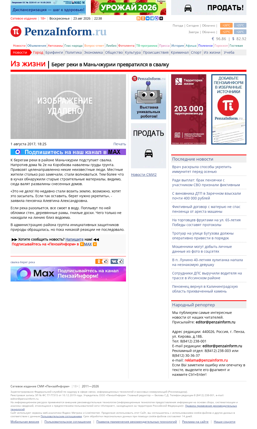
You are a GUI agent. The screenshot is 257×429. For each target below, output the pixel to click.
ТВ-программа (146, 45)
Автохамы (55, 45)
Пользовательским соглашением (61, 416)
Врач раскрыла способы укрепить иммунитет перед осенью (201, 169)
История (177, 45)
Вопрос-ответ (94, 45)
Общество (114, 52)
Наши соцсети (224, 421)
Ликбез (111, 45)
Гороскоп (221, 45)
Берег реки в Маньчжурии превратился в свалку (110, 64)
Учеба (229, 52)
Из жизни (212, 52)
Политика (73, 52)
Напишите (75, 239)
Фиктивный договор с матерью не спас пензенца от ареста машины (206, 209)
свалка (15, 262)
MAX (88, 244)
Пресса (164, 45)
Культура (133, 52)
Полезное (205, 45)
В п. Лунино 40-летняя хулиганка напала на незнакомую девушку (207, 262)
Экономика (93, 52)
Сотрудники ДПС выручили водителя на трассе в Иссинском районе (207, 275)
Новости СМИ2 (144, 174)
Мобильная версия (25, 421)
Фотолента (126, 45)
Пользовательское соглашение (67, 421)
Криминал (180, 52)
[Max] (68, 152)
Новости (19, 45)
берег (24, 262)
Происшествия (156, 52)
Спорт (196, 52)
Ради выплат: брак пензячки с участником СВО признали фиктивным (206, 182)
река (32, 262)
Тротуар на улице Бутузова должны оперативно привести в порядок (203, 235)
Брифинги (54, 52)
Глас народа (74, 45)
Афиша (191, 45)
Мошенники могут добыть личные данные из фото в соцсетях (202, 249)
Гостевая (236, 45)
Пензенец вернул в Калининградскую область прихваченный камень (205, 289)
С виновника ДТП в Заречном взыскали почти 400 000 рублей (206, 195)
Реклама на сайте (195, 421)
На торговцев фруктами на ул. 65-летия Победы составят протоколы (206, 222)
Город (38, 52)
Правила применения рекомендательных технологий (136, 421)
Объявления (36, 45)
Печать (119, 143)
